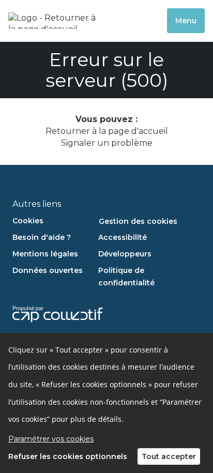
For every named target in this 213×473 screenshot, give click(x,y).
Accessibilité (122, 237)
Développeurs (124, 253)
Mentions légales (45, 253)
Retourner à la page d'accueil (106, 131)
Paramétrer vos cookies (51, 439)
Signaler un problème (107, 143)
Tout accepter (169, 456)
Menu (185, 20)
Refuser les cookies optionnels (67, 456)
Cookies (27, 220)
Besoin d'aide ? (41, 237)
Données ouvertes (47, 270)
